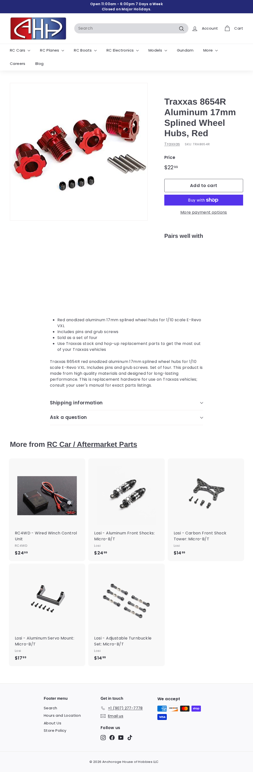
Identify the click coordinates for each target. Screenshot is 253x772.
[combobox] (131, 28)
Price (169, 157)
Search (50, 708)
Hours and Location (62, 715)
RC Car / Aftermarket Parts (92, 444)
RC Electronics (120, 50)
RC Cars (18, 50)
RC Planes (50, 50)
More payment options (203, 212)
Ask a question (68, 417)
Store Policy (55, 730)
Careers (17, 63)
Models (155, 50)
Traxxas (172, 144)
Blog (39, 63)
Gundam (185, 50)
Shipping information (76, 402)
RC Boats (83, 50)
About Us (52, 723)
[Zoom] (79, 151)
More (208, 50)
